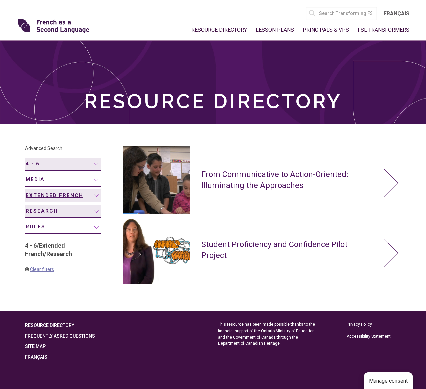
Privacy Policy (359, 324)
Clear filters (42, 269)
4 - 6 (33, 164)
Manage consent (388, 381)
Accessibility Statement (369, 336)
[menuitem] (63, 164)
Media (35, 179)
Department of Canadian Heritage (249, 343)
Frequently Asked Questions (60, 336)
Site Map (35, 346)
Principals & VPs (326, 30)
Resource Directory (219, 30)
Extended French (54, 195)
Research (42, 211)
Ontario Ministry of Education (288, 331)
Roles (35, 227)
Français (396, 13)
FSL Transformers (383, 30)
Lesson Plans (275, 30)
